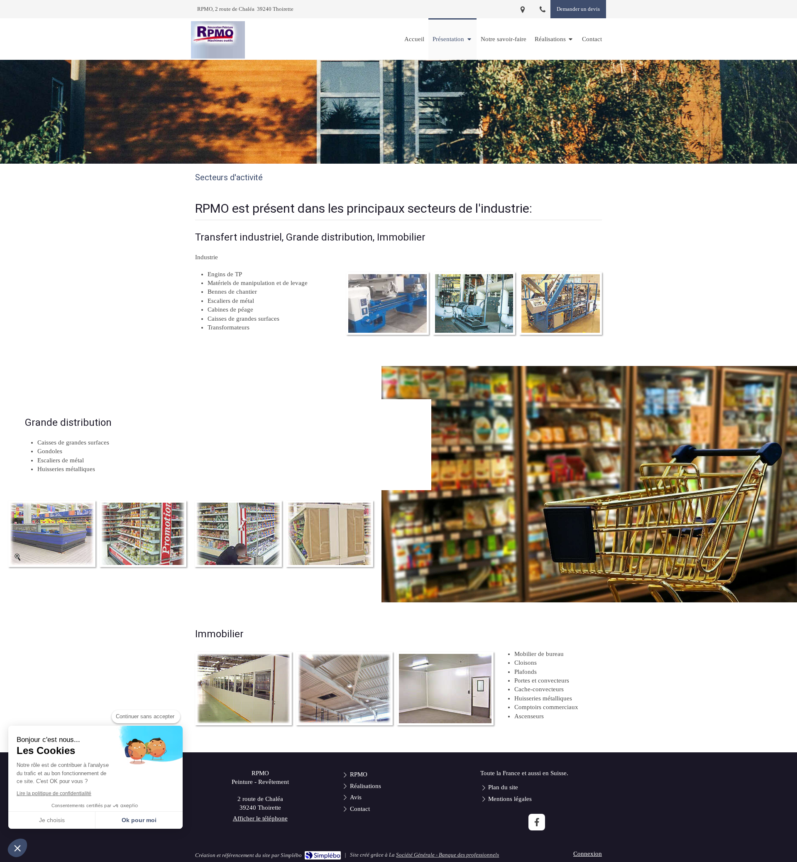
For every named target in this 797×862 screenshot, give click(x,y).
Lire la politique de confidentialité (54, 793)
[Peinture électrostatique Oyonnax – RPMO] (218, 40)
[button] (17, 848)
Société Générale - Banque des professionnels (447, 855)
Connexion (587, 853)
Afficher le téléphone (260, 818)
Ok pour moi (139, 820)
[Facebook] (536, 822)
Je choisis (52, 820)
